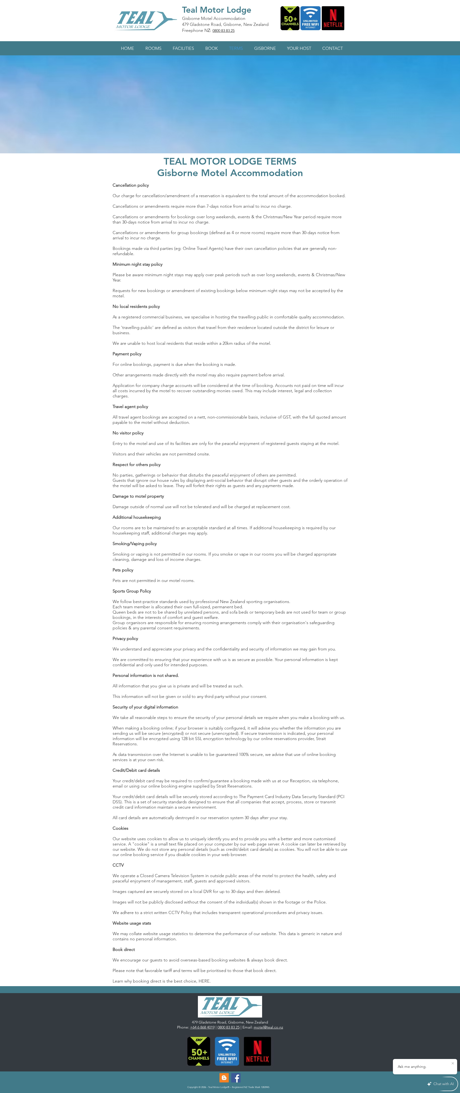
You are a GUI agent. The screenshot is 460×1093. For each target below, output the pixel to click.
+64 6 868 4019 (202, 1027)
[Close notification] (453, 1063)
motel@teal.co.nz (268, 1027)
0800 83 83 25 (224, 30)
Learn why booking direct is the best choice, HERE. (162, 981)
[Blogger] (224, 1077)
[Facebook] (236, 1077)
